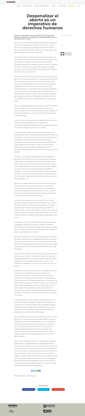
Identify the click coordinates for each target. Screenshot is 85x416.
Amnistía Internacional (26, 375)
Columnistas (62, 6)
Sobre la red (27, 6)
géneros (35, 375)
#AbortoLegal (17, 375)
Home (18, 6)
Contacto (71, 6)
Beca (53, 6)
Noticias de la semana (41, 6)
